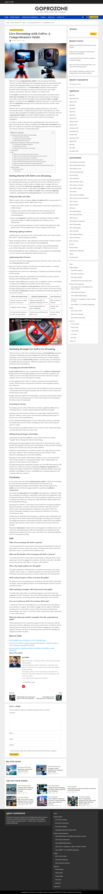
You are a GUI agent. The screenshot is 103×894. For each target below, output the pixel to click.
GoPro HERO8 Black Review (79, 296)
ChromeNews (70, 892)
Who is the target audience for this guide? (25, 158)
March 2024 (72, 118)
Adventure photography (76, 172)
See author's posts (29, 682)
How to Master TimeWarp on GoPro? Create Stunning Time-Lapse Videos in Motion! (56, 801)
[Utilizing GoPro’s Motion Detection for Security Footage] (11, 789)
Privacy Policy (75, 324)
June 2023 (72, 148)
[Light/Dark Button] (83, 17)
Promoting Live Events (20, 146)
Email (11, 739)
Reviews (71, 244)
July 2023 (72, 144)
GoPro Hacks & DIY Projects (16, 30)
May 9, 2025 (21, 793)
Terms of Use (74, 327)
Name (11, 733)
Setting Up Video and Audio (21, 137)
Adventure (72, 208)
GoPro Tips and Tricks (75, 214)
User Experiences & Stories (77, 162)
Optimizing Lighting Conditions (22, 138)
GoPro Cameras (73, 241)
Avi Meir (14, 40)
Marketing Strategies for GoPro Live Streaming (25, 142)
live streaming (73, 175)
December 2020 (73, 151)
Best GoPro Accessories (77, 274)
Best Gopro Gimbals (76, 277)
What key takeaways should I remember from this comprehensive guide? (34, 165)
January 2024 (73, 125)
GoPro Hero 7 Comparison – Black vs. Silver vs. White (70, 846)
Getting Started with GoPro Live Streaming (23, 135)
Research (73, 337)
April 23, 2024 (22, 773)
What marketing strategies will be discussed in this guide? (30, 161)
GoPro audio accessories (76, 185)
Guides (43, 17)
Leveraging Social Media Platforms (23, 144)
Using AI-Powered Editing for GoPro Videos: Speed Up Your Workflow (57, 789)
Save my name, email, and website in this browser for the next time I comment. (34, 751)
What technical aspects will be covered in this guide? (28, 159)
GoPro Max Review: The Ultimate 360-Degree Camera (70, 836)
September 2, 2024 (84, 805)
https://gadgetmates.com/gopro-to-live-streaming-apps (27, 640)
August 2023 (72, 141)
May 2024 (72, 112)
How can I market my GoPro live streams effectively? (28, 163)
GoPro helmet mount (75, 168)
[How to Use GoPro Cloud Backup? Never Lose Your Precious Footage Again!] (11, 801)
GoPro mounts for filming (76, 195)
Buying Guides (14, 17)
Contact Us (60, 17)
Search (73, 29)
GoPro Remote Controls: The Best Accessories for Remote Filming (82, 789)
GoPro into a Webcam (77, 314)
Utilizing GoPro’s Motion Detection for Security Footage (25, 789)
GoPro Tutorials (73, 231)
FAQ (12, 152)
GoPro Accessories (74, 237)
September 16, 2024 (23, 804)
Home (6, 17)
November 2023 (74, 131)
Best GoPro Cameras (77, 270)
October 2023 (73, 134)
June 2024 (72, 108)
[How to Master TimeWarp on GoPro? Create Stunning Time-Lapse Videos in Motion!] (42, 801)
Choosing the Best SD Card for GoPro (81, 281)
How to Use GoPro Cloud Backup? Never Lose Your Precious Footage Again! (26, 801)
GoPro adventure (74, 178)
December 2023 (73, 128)
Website (11, 745)
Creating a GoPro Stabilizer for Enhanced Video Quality (55, 770)
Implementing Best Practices (22, 140)
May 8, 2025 (52, 793)
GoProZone (51, 8)
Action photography (75, 211)
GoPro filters (73, 191)
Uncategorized (73, 257)
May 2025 (72, 95)
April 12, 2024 (21, 40)
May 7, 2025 (71, 792)
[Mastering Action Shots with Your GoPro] (11, 770)
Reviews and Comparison (29, 17)
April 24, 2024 (52, 773)
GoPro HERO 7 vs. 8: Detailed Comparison (83, 304)
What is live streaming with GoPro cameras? (26, 154)
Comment (12, 712)
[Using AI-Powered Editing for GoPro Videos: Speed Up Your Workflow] (42, 789)
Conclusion (14, 150)
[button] (87, 17)
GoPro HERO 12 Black (75, 188)
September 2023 (74, 138)
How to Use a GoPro (76, 311)
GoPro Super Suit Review (78, 292)
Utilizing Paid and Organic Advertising (24, 148)
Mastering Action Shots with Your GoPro (25, 770)
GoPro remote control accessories (79, 198)
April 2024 (72, 115)
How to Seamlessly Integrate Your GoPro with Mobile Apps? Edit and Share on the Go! (87, 801)
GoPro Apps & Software (76, 234)
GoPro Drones (73, 218)
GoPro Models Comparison (77, 221)
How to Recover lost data (78, 318)
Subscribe (94, 17)
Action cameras (73, 205)
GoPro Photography (75, 228)
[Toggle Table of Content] (52, 132)
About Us (51, 17)
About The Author (19, 169)
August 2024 (72, 102)
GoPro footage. (73, 201)
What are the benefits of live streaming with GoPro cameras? (30, 156)
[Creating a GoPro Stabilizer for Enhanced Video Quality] (41, 770)
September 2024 (74, 98)
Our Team (74, 334)
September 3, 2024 (54, 805)
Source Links (15, 167)
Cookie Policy (75, 331)
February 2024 (73, 121)
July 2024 (72, 105)
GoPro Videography (75, 224)
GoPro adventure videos (76, 182)
